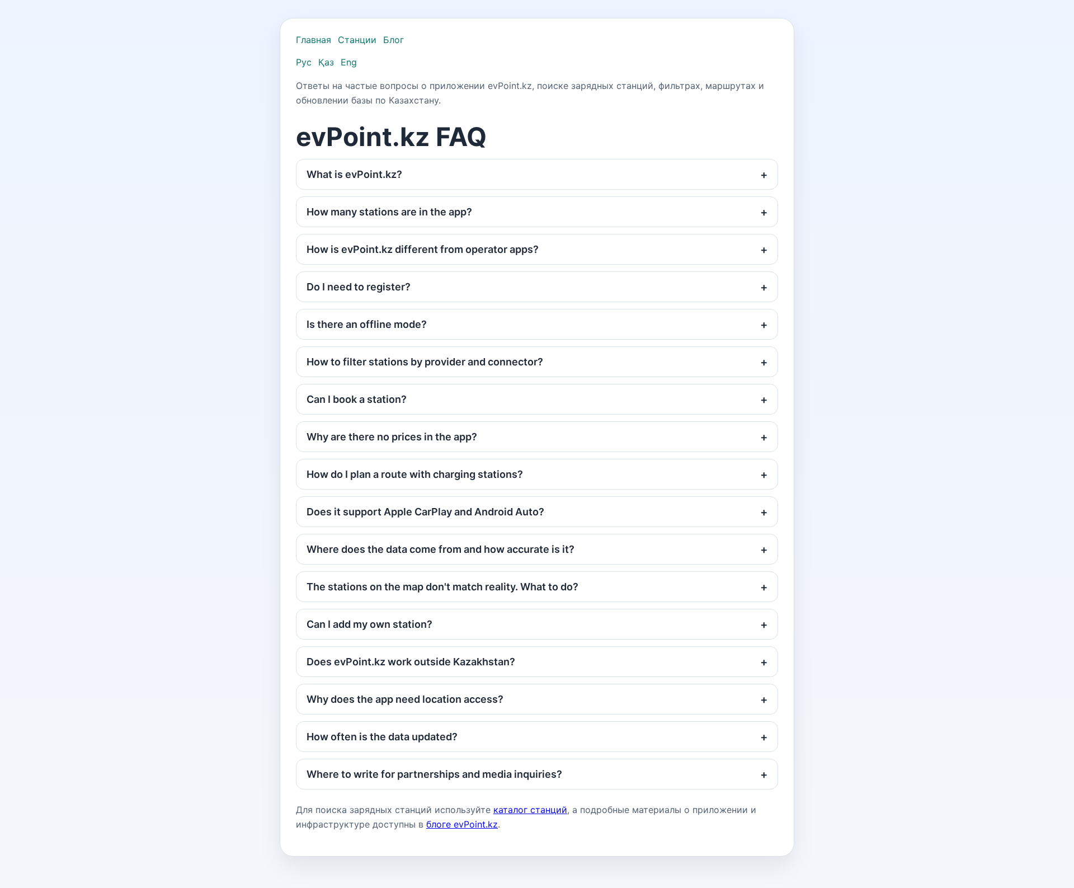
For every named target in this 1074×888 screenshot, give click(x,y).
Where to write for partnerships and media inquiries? (434, 774)
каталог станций (530, 809)
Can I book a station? (357, 399)
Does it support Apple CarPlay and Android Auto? (425, 512)
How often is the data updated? (382, 737)
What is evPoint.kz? (354, 174)
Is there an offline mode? (367, 324)
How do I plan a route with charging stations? (415, 474)
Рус (304, 62)
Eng (349, 62)
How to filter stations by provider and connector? (425, 362)
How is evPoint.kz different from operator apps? (423, 249)
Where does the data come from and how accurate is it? (440, 549)
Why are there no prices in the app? (392, 437)
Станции (357, 39)
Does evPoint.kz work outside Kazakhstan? (411, 662)
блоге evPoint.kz (462, 824)
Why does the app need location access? (405, 699)
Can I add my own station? (369, 624)
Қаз (326, 62)
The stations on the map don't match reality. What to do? (442, 587)
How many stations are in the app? (389, 212)
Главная (313, 39)
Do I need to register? (359, 287)
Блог (393, 39)
